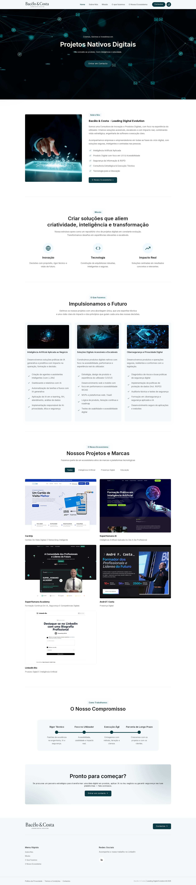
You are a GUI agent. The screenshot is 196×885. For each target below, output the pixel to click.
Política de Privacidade (33, 881)
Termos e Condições (52, 881)
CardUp (29, 536)
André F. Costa (107, 602)
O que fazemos (31, 860)
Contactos (158, 4)
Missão (27, 856)
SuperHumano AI (108, 536)
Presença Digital (108, 470)
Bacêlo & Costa (140, 881)
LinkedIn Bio (31, 668)
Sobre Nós (29, 852)
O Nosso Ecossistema (102, 180)
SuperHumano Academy (37, 602)
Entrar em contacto (97, 793)
